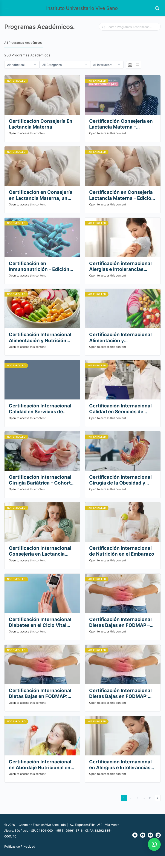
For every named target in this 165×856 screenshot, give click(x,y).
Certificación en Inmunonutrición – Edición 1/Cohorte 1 (39, 266)
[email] (135, 835)
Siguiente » (158, 798)
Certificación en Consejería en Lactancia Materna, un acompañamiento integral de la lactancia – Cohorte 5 (42, 195)
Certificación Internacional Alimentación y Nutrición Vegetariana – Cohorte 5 (40, 337)
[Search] (157, 8)
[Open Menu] (6, 8)
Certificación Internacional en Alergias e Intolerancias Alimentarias (120, 765)
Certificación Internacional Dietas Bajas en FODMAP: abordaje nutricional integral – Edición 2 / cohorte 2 (42, 693)
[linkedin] (158, 835)
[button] (154, 844)
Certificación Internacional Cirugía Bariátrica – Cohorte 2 (41, 480)
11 (151, 798)
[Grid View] (130, 64)
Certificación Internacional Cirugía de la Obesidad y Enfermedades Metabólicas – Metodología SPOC (122, 480)
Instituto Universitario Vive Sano (82, 8)
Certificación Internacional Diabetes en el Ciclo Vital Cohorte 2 (40, 622)
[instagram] (150, 835)
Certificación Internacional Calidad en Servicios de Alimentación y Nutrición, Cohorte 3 (120, 409)
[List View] (137, 64)
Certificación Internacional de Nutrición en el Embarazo (121, 551)
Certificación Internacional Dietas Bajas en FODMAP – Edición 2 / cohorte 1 (120, 622)
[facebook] (142, 835)
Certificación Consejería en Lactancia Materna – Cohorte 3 (121, 124)
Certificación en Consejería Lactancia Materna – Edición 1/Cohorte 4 (121, 195)
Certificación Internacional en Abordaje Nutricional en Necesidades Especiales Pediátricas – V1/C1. (40, 765)
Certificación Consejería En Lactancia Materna (40, 124)
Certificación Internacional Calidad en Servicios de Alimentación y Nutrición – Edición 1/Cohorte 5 (40, 409)
